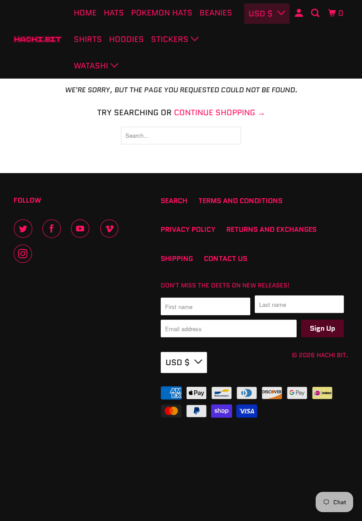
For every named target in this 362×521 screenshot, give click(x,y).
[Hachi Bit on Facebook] (53, 228)
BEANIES (216, 13)
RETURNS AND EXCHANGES (271, 229)
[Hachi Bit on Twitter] (25, 228)
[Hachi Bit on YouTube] (82, 228)
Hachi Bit (331, 355)
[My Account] (299, 13)
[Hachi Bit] (38, 39)
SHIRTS (88, 39)
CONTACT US (225, 258)
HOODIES (126, 39)
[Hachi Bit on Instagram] (25, 254)
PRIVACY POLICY (188, 229)
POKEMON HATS (161, 13)
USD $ (261, 13)
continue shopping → (219, 112)
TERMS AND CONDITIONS (240, 201)
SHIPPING (177, 258)
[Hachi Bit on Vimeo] (111, 228)
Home (85, 13)
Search (174, 201)
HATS (114, 13)
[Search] (316, 13)
